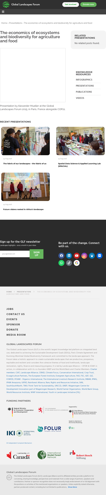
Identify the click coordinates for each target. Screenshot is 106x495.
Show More (72, 487)
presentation (24, 292)
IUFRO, (25, 382)
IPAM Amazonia (13, 382)
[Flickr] (100, 256)
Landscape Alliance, (30, 372)
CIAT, (18, 372)
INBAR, (88, 379)
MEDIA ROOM (16, 335)
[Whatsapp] (61, 263)
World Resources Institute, (18, 392)
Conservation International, (71, 372)
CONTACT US (15, 314)
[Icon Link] (77, 263)
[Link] (6, 4)
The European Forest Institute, (42, 376)
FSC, (83, 376)
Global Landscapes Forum (25, 4)
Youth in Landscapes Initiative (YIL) (64, 392)
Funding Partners (18, 401)
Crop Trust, (89, 372)
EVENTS (11, 319)
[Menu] (3, 12)
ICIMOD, (10, 379)
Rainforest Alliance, (37, 382)
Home (4, 23)
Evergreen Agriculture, (66, 376)
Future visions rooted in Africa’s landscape (23, 209)
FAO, (78, 376)
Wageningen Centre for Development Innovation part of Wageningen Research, (47, 387)
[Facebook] (61, 256)
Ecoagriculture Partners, (17, 376)
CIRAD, (42, 372)
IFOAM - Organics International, (28, 379)
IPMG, (94, 379)
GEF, (87, 376)
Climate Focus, (52, 372)
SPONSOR (13, 325)
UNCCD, (58, 386)
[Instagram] (84, 256)
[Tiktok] (69, 263)
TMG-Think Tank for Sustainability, (39, 386)
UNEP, (65, 386)
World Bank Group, (90, 389)
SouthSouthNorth (14, 386)
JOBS (10, 309)
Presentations (15, 23)
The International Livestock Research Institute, (64, 379)
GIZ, (91, 376)
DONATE (12, 330)
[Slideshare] (92, 256)
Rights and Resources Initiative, (65, 382)
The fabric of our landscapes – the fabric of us (24, 163)
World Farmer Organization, (69, 389)
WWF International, (40, 392)
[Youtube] (77, 256)
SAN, (81, 382)
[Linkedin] (69, 256)
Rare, (48, 382)
